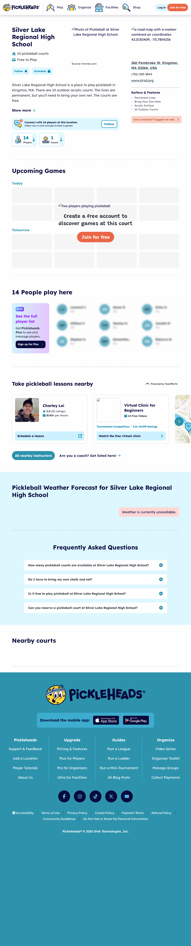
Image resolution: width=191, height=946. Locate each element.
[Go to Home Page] (21, 7)
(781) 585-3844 (141, 74)
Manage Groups (166, 768)
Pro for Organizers (72, 768)
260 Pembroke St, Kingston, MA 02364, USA (154, 65)
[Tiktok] (95, 796)
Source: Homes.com (84, 63)
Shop (136, 7)
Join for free (96, 237)
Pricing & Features (72, 749)
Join (178, 7)
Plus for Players (72, 758)
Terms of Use (50, 813)
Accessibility (25, 813)
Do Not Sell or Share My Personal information (115, 819)
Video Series (165, 749)
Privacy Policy (77, 813)
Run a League (118, 749)
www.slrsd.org (142, 80)
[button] (21, 71)
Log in (162, 7)
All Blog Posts (119, 777)
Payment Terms (133, 813)
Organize (84, 7)
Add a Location (25, 758)
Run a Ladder (119, 758)
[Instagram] (80, 796)
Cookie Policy (104, 813)
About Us (25, 777)
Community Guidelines (59, 819)
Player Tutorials (25, 768)
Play (60, 7)
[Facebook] (64, 796)
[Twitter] (111, 796)
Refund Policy (161, 813)
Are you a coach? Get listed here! (87, 455)
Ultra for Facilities (72, 777)
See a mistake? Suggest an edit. (154, 119)
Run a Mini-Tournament (119, 768)
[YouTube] (127, 796)
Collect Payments (165, 777)
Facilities (112, 7)
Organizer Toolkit (166, 758)
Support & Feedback (25, 749)
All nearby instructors (33, 455)
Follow (109, 124)
